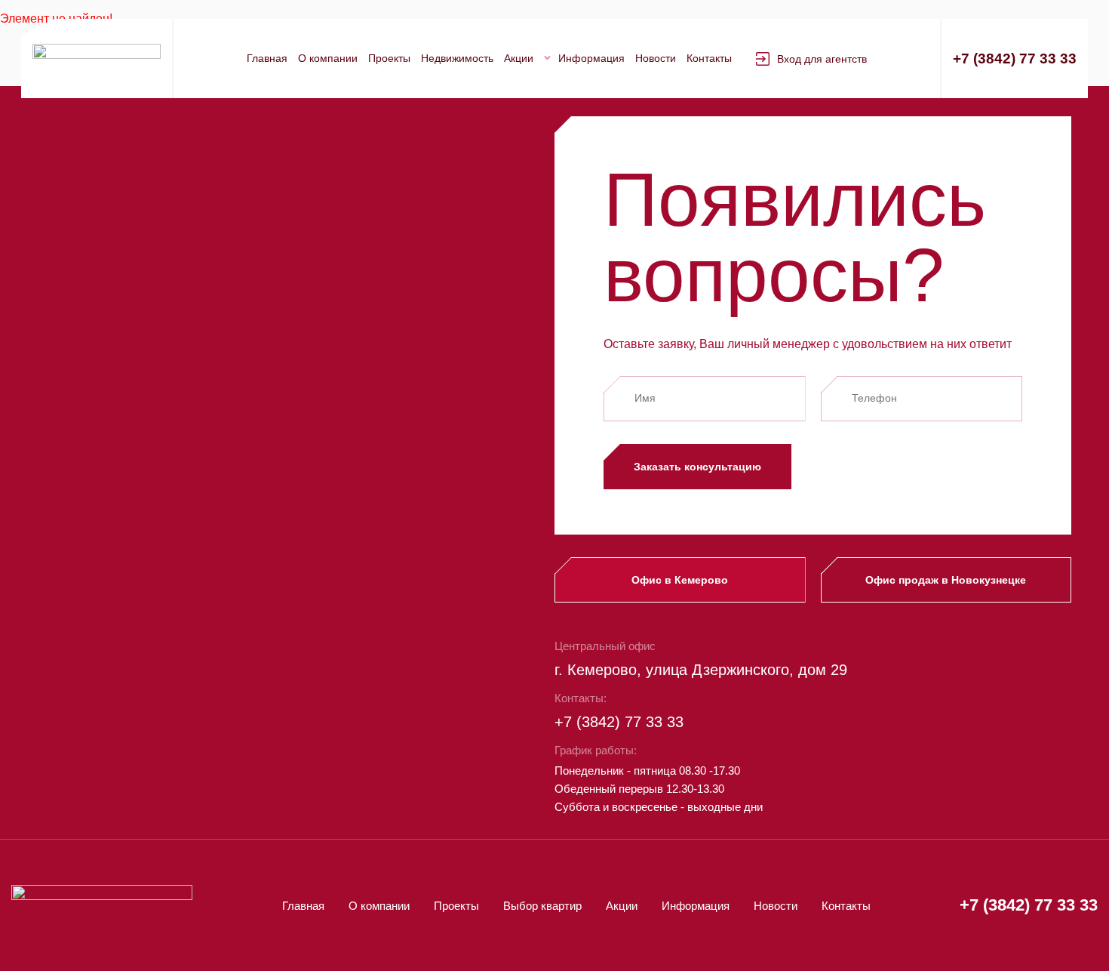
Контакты (709, 58)
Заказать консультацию (697, 467)
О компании (328, 58)
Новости (655, 58)
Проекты (389, 58)
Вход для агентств (822, 59)
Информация (591, 58)
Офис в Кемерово (679, 580)
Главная (267, 58)
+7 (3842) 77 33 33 (1015, 58)
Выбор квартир (542, 905)
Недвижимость (457, 58)
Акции (518, 58)
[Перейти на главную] (96, 58)
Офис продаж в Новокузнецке (945, 580)
